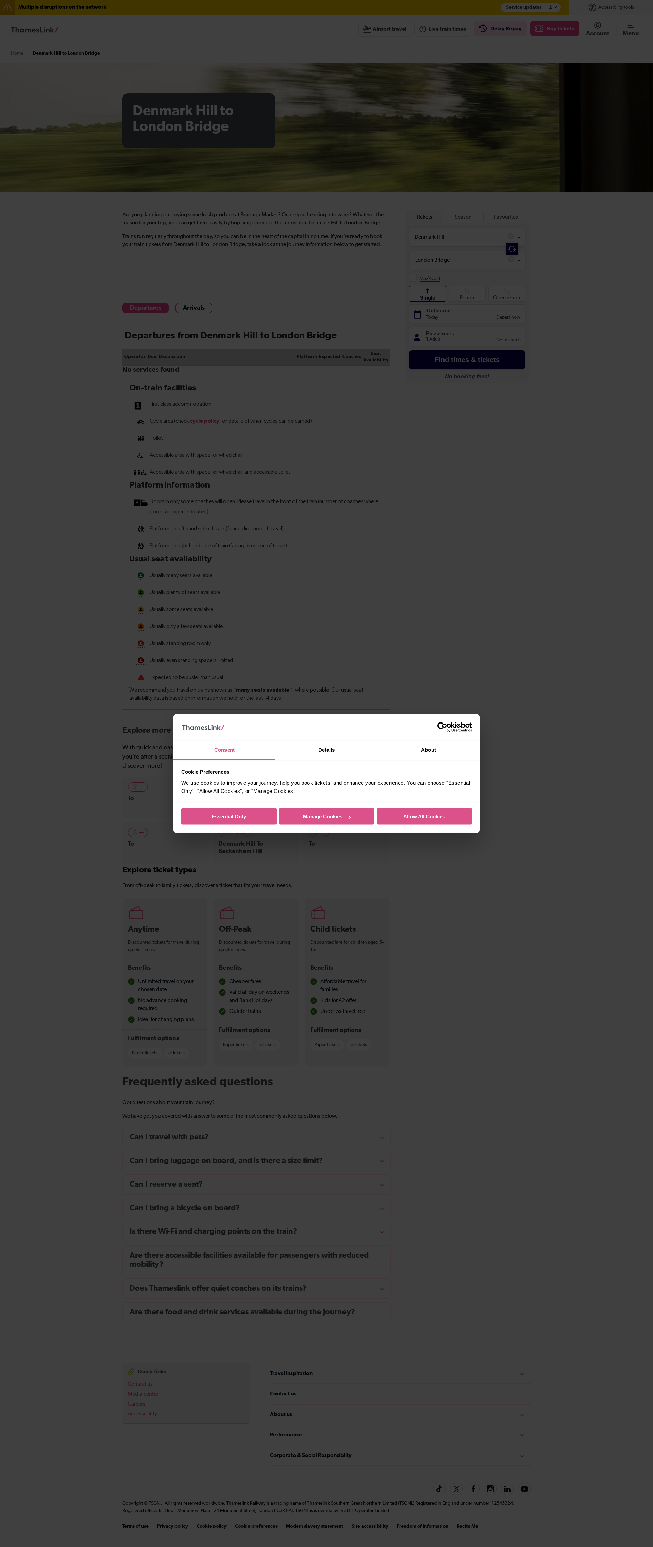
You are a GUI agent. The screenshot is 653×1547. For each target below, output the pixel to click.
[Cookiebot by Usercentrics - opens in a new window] (442, 727)
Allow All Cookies (424, 816)
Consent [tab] (224, 749)
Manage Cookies (322, 816)
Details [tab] (326, 749)
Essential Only (229, 816)
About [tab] (428, 749)
